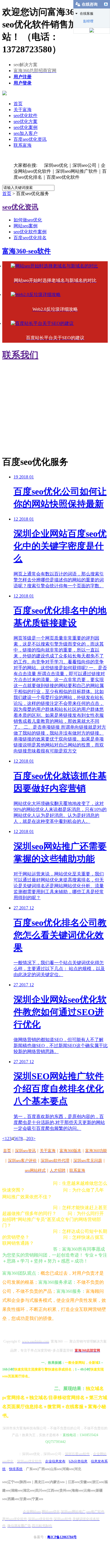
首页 (18, 103)
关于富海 (23, 109)
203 (29, 1138)
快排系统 (16, 1469)
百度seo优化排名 (30, 237)
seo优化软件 (26, 115)
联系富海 (23, 145)
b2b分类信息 (78, 1461)
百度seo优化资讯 (30, 139)
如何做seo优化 (28, 219)
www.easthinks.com (23, 439)
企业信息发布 (55, 1461)
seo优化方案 (26, 121)
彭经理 (88, 21)
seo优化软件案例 (30, 231)
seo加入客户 (26, 133)
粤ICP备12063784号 (62, 1537)
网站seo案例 (26, 225)
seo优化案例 (26, 127)
